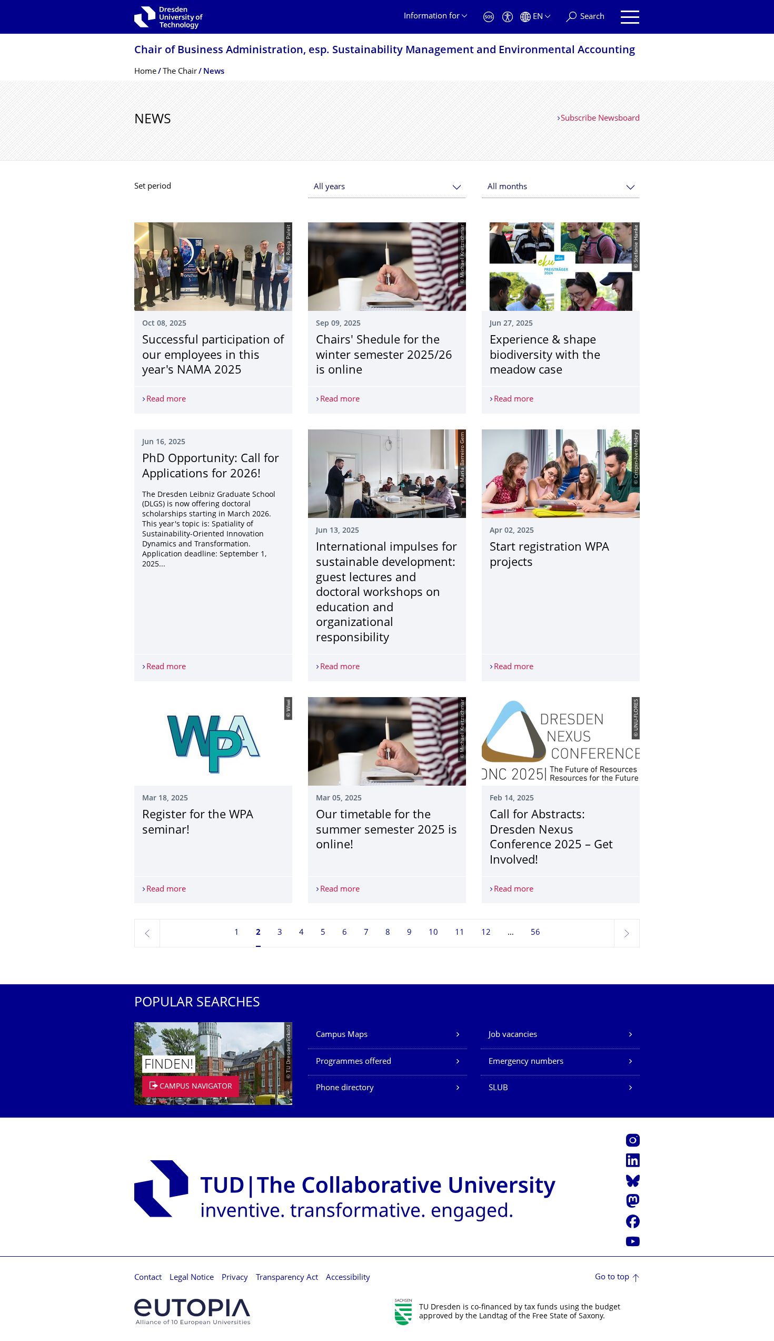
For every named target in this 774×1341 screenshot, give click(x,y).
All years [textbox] (329, 187)
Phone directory (345, 1088)
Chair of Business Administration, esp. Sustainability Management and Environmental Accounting (384, 51)
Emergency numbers (526, 1062)
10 (433, 933)
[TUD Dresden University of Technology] (168, 17)
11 (459, 933)
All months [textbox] (507, 187)
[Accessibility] (507, 17)
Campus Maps (342, 1035)
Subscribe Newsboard (600, 119)
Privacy (235, 1278)
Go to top (612, 1277)
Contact (148, 1278)
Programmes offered (353, 1062)
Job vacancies (513, 1035)
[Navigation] (630, 17)
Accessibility (348, 1278)
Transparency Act (287, 1278)
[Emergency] (488, 17)
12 (486, 933)
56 (535, 933)
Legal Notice (192, 1278)
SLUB (498, 1088)
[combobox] (387, 187)
